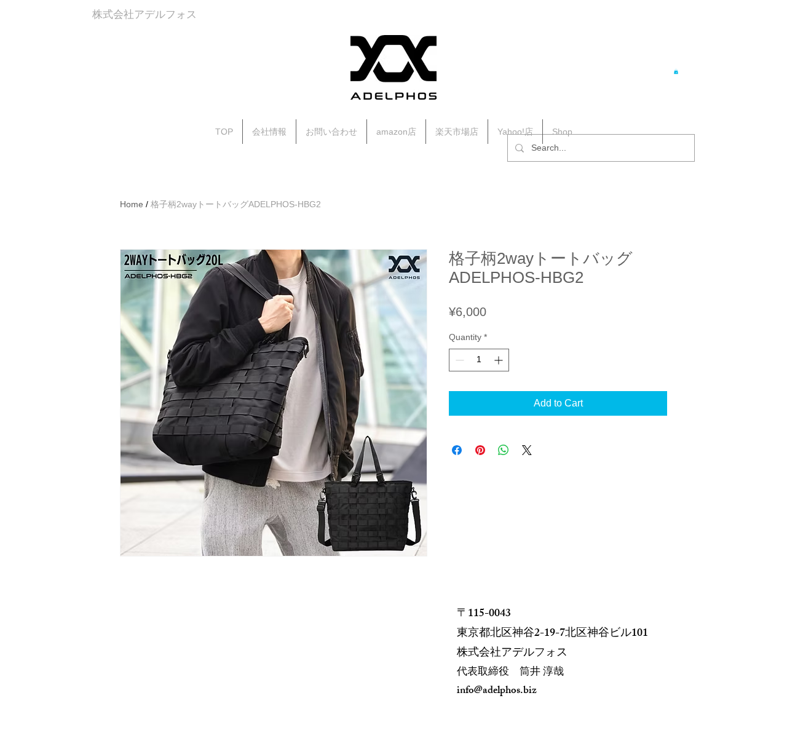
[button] (676, 71)
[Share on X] (527, 450)
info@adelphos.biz (497, 691)
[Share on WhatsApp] (503, 450)
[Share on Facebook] (456, 450)
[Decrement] (458, 360)
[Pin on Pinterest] (480, 450)
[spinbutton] (479, 360)
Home (131, 204)
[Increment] (499, 360)
